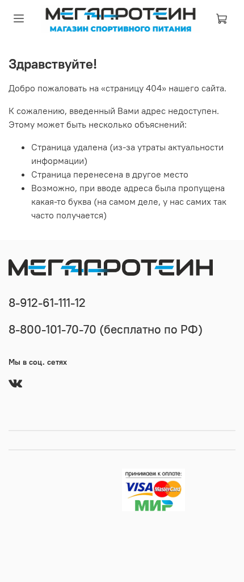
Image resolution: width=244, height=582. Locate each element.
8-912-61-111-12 (47, 302)
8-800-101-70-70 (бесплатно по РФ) (106, 329)
